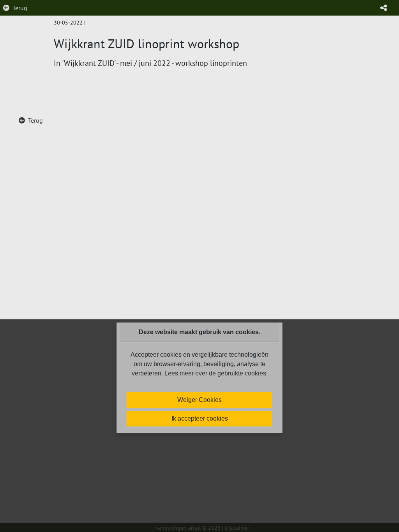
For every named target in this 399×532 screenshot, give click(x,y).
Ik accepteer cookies (199, 418)
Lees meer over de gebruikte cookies (215, 373)
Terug (19, 8)
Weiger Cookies (199, 399)
